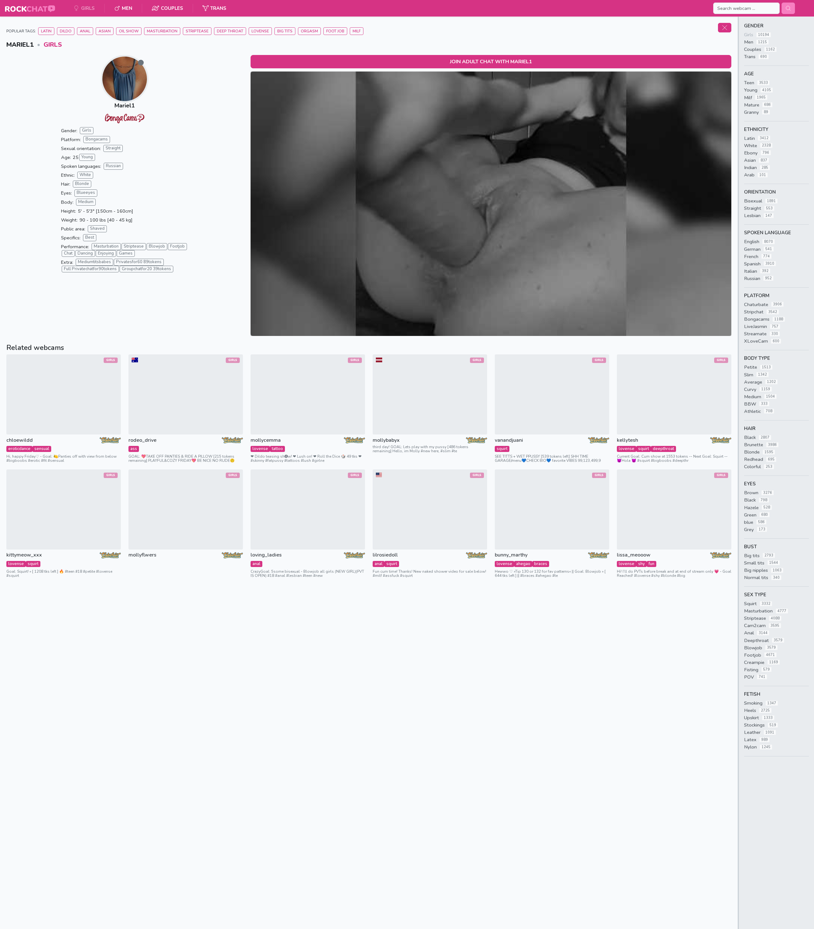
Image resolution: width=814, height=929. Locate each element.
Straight (113, 148)
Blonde (82, 184)
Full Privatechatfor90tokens (90, 269)
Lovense (260, 31)
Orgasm (309, 31)
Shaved (97, 228)
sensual (41, 449)
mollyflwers (142, 555)
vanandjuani (509, 440)
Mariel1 (124, 105)
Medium (85, 202)
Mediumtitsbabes (94, 262)
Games (126, 253)
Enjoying (106, 253)
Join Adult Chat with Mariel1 (491, 61)
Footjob (177, 246)
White (85, 175)
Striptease (197, 31)
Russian (113, 166)
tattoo (277, 449)
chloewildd (19, 440)
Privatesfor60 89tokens (139, 262)
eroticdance (19, 449)
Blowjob (157, 246)
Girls (53, 44)
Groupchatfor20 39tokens (146, 269)
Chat (68, 253)
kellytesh (627, 440)
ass (133, 449)
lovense (260, 449)
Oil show (129, 31)
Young (87, 157)
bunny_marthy (511, 555)
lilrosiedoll (385, 555)
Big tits (285, 31)
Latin (46, 31)
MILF (357, 31)
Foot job (335, 31)
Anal (85, 31)
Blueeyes (86, 192)
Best (89, 237)
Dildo (66, 31)
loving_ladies (266, 555)
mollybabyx (386, 440)
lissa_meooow (634, 555)
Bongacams (97, 139)
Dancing (85, 253)
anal (256, 564)
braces (540, 564)
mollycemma (266, 440)
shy (641, 564)
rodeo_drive (142, 440)
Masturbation (162, 31)
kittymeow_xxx (24, 555)
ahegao (523, 564)
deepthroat (663, 449)
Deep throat (230, 31)
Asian (105, 31)
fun (651, 564)
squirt (502, 449)
